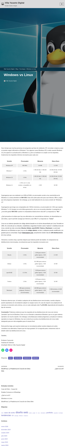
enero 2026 (4, 426)
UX (13, 415)
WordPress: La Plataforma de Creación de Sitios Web (17, 401)
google (34, 412)
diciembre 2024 (6, 429)
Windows (35, 358)
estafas (30, 412)
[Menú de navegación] (62, 4)
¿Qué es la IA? (5, 395)
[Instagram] (10, 350)
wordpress (26, 415)
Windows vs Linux (6, 398)
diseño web (22, 412)
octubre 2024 (5, 432)
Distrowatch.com (27, 232)
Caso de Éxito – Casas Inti (9, 389)
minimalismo (43, 412)
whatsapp (16, 415)
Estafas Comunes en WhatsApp (10, 392)
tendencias (27, 358)
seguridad (56, 412)
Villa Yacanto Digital (11, 81)
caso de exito (9, 413)
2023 (2, 412)
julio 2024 (4, 436)
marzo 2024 (4, 445)
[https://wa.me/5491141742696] (2, 350)
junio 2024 (4, 439)
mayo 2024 (4, 442)
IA (36, 412)
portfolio (49, 413)
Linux (10, 358)
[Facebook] (6, 350)
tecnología (18, 358)
